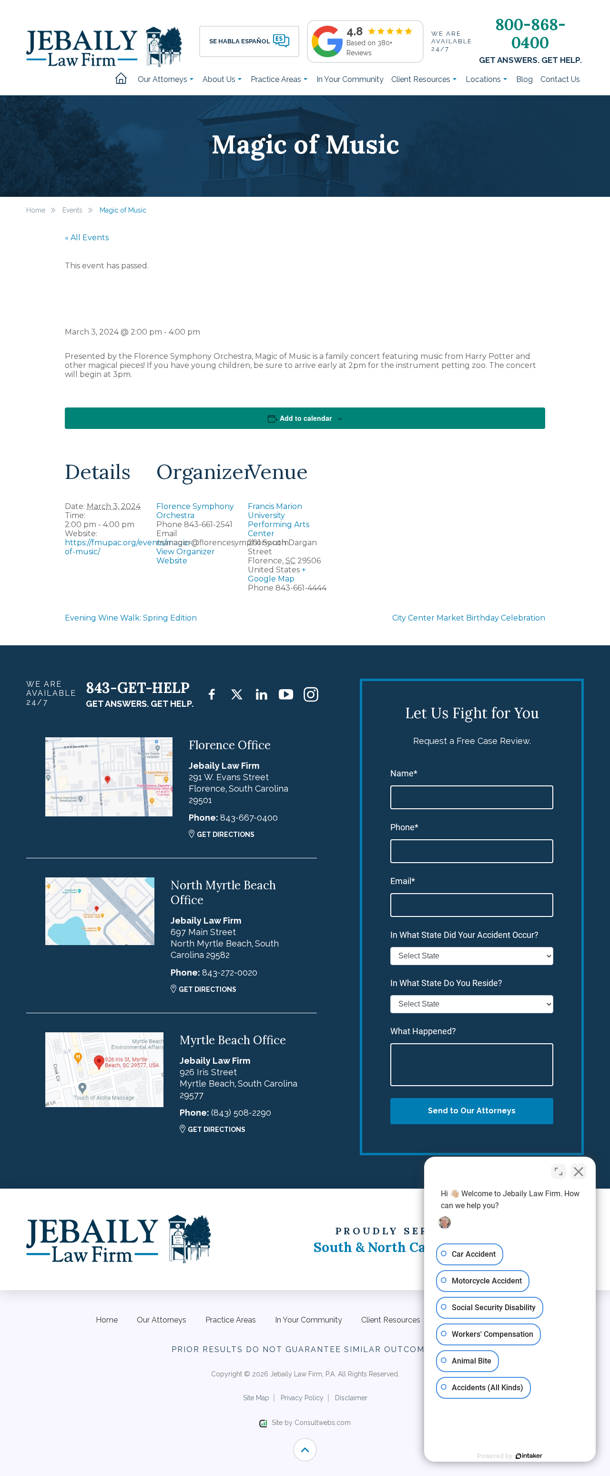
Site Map (256, 1398)
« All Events (87, 237)
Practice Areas (277, 79)
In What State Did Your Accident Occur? (464, 935)
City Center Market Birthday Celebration (468, 617)
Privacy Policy (302, 1398)
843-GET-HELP (138, 688)
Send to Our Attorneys (472, 1110)
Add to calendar (306, 418)
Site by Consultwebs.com (311, 1422)
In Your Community (350, 79)
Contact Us (560, 79)
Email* (402, 881)
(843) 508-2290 (241, 1113)
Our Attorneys (163, 79)
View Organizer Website (185, 556)
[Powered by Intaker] (529, 1456)
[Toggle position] (558, 1171)
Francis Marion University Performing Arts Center (278, 520)
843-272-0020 (229, 972)
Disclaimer (351, 1398)
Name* (403, 773)
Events (72, 210)
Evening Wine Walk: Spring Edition (131, 617)
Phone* (404, 827)
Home (124, 79)
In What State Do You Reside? (446, 983)
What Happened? (423, 1031)
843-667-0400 (249, 818)
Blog (524, 79)
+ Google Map (277, 574)
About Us (220, 79)
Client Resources (421, 79)
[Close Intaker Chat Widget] (578, 1171)
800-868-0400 (530, 33)
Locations (484, 79)
